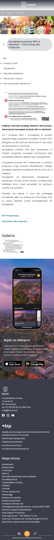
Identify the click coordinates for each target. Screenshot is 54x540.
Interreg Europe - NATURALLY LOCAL (19, 515)
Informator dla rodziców (14, 221)
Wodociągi (7, 494)
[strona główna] (2, 13)
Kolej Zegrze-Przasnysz (13, 512)
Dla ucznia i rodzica (13, 78)
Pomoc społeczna (11, 491)
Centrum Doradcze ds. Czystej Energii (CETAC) (25, 518)
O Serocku (7, 470)
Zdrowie (6, 488)
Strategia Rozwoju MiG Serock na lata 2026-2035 (26, 506)
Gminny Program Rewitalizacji (16, 509)
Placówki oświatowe (13, 73)
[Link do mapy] (19, 534)
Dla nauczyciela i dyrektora (17, 83)
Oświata (9, 13)
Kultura (5, 473)
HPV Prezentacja (10, 215)
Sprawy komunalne (11, 497)
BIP (5, 58)
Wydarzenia (8, 467)
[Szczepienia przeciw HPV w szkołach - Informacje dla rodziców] (27, 106)
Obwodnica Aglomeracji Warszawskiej (20, 521)
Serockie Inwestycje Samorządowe (19, 476)
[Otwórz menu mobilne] (27, 534)
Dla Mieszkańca (9, 479)
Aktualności (19, 13)
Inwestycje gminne (11, 500)
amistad (31, 538)
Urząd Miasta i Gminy (12, 482)
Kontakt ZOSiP (10, 63)
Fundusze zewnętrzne (12, 503)
